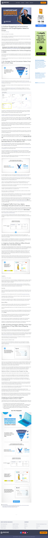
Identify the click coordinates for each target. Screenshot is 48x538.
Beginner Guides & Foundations (40, 61)
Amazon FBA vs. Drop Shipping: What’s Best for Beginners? (10, 506)
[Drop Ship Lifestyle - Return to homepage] (5, 2)
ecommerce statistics (5, 505)
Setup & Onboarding (41, 82)
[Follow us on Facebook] (21, 533)
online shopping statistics (25, 505)
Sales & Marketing (4, 504)
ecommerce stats (18, 505)
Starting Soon (41, 25)
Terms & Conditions (15, 536)
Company (22, 2)
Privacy (20, 536)
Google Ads (15, 150)
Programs (27, 2)
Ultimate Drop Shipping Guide (21, 200)
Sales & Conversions (42, 66)
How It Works (18, 2)
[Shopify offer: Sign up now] (40, 43)
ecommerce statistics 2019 (12, 505)
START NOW (43, 2)
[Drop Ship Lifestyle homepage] (5, 532)
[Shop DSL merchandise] (28, 533)
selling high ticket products (7, 334)
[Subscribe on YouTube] (23, 533)
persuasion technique (25, 294)
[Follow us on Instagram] (25, 533)
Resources (31, 2)
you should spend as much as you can (22, 175)
